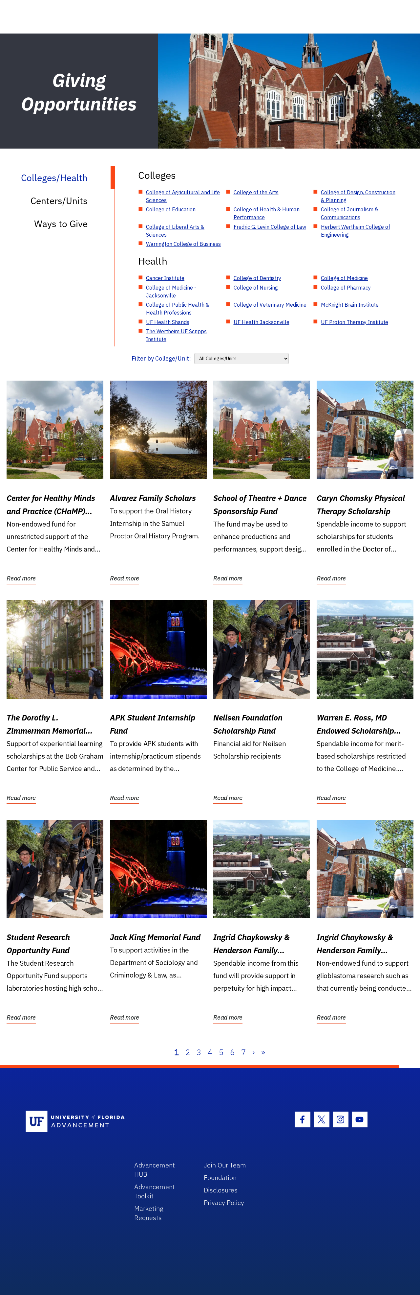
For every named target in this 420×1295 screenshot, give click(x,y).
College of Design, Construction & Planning (358, 196)
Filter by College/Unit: (161, 358)
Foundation (220, 1177)
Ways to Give (61, 224)
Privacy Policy (224, 1202)
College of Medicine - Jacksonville (171, 291)
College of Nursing (256, 287)
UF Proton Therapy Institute (354, 322)
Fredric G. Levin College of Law (270, 227)
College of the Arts (256, 192)
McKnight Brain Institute (350, 304)
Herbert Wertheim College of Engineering (355, 231)
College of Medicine (344, 278)
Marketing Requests (148, 1213)
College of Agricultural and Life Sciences (183, 196)
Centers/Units (59, 201)
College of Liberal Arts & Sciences (175, 231)
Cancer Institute (165, 278)
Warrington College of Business (183, 244)
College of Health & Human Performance (267, 213)
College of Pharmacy (346, 287)
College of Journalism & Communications (349, 213)
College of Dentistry (257, 278)
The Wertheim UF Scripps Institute (176, 335)
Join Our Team (225, 1165)
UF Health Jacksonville (261, 322)
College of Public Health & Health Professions (177, 308)
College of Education (171, 209)
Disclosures (221, 1190)
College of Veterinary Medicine (270, 304)
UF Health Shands (167, 322)
